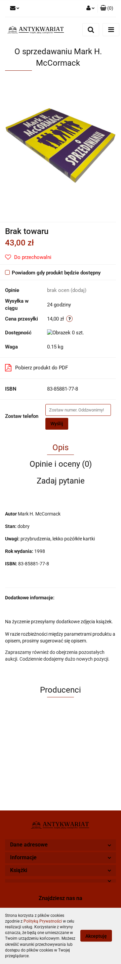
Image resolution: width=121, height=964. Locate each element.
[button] (106, 8)
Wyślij (56, 423)
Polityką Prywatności (43, 921)
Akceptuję (96, 936)
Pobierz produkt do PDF (41, 368)
